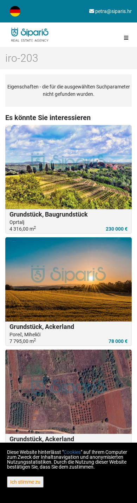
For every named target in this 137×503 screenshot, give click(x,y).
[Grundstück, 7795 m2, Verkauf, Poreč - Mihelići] (68, 279)
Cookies (72, 452)
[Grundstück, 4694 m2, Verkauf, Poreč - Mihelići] (68, 392)
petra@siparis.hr (113, 11)
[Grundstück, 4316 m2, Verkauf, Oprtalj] (68, 167)
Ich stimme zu (25, 482)
